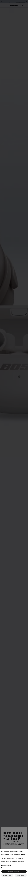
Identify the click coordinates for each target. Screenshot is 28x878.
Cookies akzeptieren (14, 871)
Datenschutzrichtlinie (6, 865)
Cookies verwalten (7, 875)
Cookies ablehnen (21, 875)
